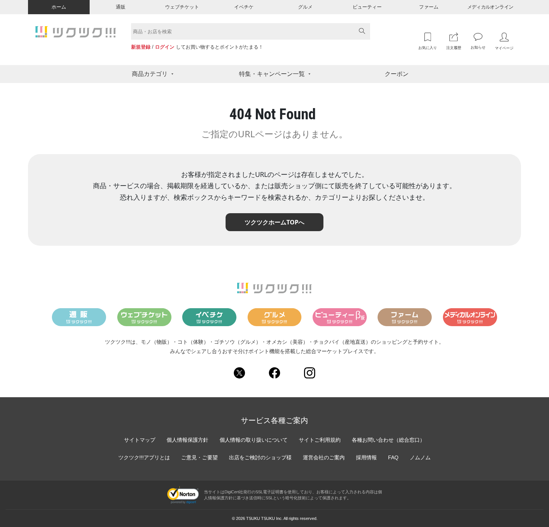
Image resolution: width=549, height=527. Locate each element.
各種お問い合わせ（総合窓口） (388, 440)
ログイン (164, 47)
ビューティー (367, 7)
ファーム (428, 7)
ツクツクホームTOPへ (274, 222)
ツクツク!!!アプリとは (144, 457)
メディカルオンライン (490, 7)
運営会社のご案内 (324, 457)
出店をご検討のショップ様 (260, 457)
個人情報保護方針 (187, 440)
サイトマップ (139, 440)
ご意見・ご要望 (199, 457)
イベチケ (244, 7)
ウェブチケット (182, 7)
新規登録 (141, 47)
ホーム (59, 7)
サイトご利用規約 (320, 440)
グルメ (305, 7)
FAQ (393, 457)
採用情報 (366, 457)
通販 (120, 7)
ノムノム (420, 457)
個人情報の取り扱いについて (254, 440)
